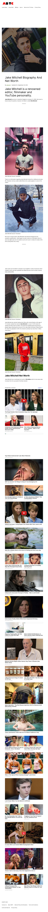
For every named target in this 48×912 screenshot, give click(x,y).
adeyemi (8, 85)
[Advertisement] (24, 19)
